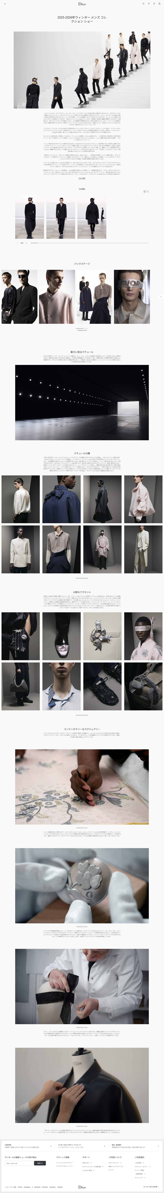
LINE (14, 1187)
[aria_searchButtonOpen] (143, 3)
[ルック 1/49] (29, 217)
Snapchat (52, 1187)
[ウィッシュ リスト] (149, 3)
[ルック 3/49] (91, 217)
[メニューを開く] (5, 4)
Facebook (37, 1187)
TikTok (20, 1187)
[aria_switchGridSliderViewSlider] (145, 191)
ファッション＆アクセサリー (64, 1163)
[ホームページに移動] (82, 3)
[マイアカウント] (154, 3)
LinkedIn (60, 1187)
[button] (161, 297)
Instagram (27, 1187)
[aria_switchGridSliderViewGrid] (148, 191)
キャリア (111, 1170)
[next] (26, 243)
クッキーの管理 (139, 1170)
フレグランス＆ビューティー (64, 1166)
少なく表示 (82, 178)
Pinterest (45, 1187)
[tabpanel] (82, 300)
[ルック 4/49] (123, 217)
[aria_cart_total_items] (159, 3)
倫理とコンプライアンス (116, 1166)
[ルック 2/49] (60, 217)
